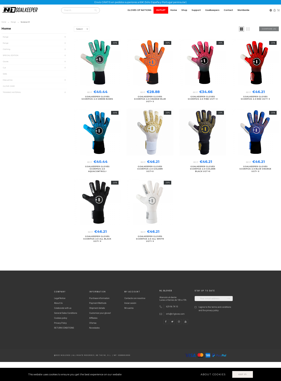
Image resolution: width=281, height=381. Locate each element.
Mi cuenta (128, 308)
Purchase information (99, 298)
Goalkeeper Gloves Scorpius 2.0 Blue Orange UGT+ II (255, 168)
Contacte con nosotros (134, 298)
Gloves (5, 61)
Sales (5, 74)
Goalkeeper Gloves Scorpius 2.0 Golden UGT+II (150, 168)
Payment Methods (97, 303)
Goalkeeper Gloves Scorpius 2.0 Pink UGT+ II (203, 97)
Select (79, 29)
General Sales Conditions (65, 313)
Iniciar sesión (130, 303)
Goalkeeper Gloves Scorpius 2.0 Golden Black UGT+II (202, 168)
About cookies (213, 374)
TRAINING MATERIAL (12, 92)
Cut (4, 68)
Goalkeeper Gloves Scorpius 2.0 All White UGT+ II (150, 238)
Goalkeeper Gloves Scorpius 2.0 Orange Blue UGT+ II (150, 99)
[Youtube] (185, 321)
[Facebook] (165, 321)
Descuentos (7, 80)
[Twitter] (172, 321)
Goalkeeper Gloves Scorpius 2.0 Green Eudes (97, 97)
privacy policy (212, 310)
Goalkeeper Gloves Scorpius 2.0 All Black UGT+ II (97, 238)
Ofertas (92, 323)
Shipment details (97, 308)
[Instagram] (179, 321)
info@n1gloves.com (175, 314)
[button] (241, 29)
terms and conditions (221, 307)
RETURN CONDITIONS (64, 328)
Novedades (94, 328)
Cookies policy (60, 318)
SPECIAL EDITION (10, 55)
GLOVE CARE (9, 86)
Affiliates (93, 318)
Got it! (242, 374)
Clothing (6, 49)
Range (5, 37)
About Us (58, 303)
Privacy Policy (60, 323)
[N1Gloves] (19, 10)
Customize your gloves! (100, 313)
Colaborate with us (62, 308)
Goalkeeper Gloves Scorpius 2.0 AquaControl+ (97, 168)
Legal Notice (59, 298)
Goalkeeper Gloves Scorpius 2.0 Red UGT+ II (255, 97)
